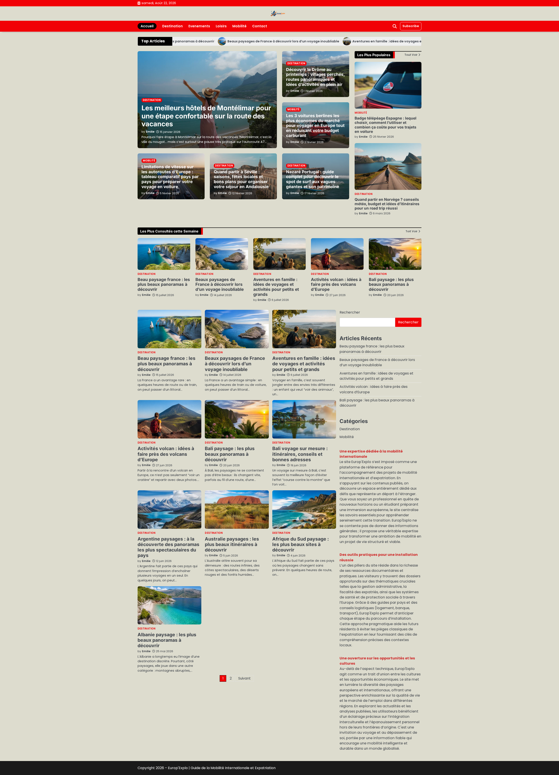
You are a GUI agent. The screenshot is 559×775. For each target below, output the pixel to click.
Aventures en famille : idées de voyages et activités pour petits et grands (393, 41)
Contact (259, 26)
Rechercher (350, 312)
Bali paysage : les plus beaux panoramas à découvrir (391, 284)
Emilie (363, 137)
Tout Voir (411, 55)
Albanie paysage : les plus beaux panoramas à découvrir (167, 640)
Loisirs (221, 26)
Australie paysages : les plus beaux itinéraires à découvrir (232, 544)
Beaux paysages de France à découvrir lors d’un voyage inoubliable (263, 41)
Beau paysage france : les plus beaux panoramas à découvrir (164, 284)
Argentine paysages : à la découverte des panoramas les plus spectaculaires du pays (168, 547)
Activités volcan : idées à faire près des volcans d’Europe (336, 284)
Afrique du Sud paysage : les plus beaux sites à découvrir (300, 544)
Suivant (244, 678)
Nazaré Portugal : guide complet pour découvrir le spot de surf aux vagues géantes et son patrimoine (312, 179)
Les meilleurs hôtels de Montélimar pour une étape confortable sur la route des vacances (206, 116)
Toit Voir (411, 231)
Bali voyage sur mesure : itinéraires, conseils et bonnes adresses (300, 454)
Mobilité (239, 26)
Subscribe (410, 26)
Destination (172, 26)
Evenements (199, 26)
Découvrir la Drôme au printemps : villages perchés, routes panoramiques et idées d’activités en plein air (315, 77)
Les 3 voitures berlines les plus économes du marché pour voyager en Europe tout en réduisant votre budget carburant (315, 125)
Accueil (147, 26)
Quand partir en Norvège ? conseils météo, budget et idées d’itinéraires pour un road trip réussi (387, 204)
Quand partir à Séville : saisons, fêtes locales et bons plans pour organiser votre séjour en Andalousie (241, 179)
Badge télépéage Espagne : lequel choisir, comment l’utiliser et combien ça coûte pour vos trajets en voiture (385, 125)
